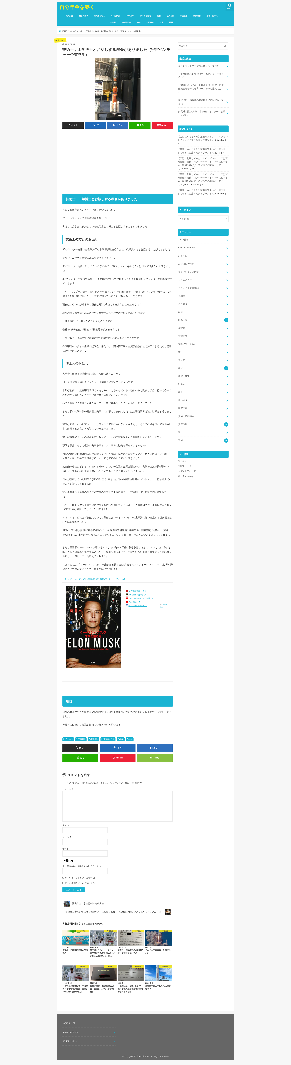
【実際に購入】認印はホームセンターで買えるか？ (201, 75)
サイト (65, 849)
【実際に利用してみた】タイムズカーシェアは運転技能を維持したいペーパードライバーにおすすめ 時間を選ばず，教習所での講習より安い (203, 161)
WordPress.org (185, 476)
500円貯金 (115, 16)
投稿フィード (184, 466)
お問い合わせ (70, 1041)
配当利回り (83, 16)
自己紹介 (150, 22)
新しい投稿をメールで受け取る (80, 883)
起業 (161, 22)
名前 (65, 825)
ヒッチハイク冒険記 (188, 288)
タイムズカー (185, 280)
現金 (180, 368)
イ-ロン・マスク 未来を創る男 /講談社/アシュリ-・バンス (93, 578)
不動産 (181, 296)
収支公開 (170, 16)
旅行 (180, 352)
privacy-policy (70, 1032)
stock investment (186, 247)
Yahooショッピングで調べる (141, 598)
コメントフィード (187, 471)
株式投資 (69, 16)
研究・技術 (184, 376)
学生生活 (183, 16)
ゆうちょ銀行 (145, 16)
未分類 (113, 22)
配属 (171, 22)
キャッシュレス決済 (188, 272)
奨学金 (181, 328)
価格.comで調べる (137, 605)
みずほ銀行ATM (186, 264)
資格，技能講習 (186, 416)
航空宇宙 (182, 408)
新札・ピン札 (212, 16)
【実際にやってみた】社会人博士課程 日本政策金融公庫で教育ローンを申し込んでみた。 (201, 88)
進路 (130, 739)
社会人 (181, 384)
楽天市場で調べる (136, 591)
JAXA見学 (129, 16)
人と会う (69, 739)
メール (67, 837)
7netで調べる (134, 602)
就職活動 (197, 16)
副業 (180, 312)
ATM (138, 22)
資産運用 (182, 424)
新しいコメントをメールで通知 (80, 878)
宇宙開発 (81, 739)
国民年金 (182, 320)
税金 (180, 392)
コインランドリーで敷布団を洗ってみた (198, 66)
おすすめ (182, 255)
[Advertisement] (117, 162)
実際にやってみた (187, 344)
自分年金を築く (77, 7)
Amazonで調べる (136, 595)
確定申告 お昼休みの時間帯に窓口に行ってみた (201, 102)
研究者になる (99, 16)
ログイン (182, 461)
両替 (159, 16)
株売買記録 (126, 22)
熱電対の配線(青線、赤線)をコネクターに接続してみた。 (201, 113)
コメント (68, 789)
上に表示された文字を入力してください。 (82, 866)
